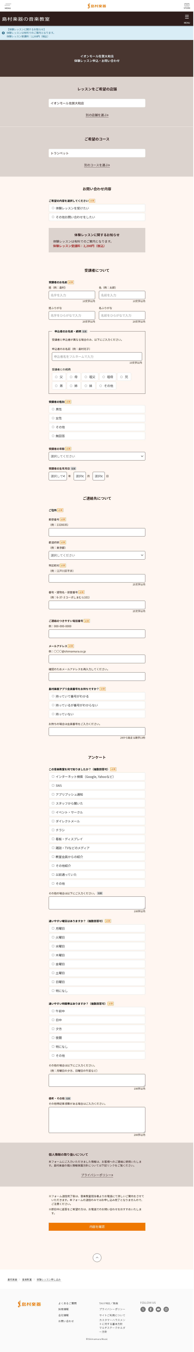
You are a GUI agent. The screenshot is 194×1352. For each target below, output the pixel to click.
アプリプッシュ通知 (69, 794)
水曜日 (60, 946)
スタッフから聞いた (69, 803)
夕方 (59, 1028)
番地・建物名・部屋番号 (66, 592)
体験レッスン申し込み (49, 1279)
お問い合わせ (66, 1321)
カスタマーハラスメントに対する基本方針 (112, 1322)
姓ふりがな (55, 308)
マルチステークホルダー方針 (112, 1329)
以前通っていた (66, 874)
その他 (108, 385)
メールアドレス (61, 646)
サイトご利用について (112, 1315)
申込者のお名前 (61, 349)
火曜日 (60, 937)
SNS (59, 785)
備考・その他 (59, 1098)
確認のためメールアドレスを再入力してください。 (79, 669)
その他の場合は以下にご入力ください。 (75, 893)
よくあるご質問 (67, 1303)
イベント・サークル (69, 812)
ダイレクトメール (68, 821)
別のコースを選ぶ (96, 165)
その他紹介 (63, 865)
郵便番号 (57, 519)
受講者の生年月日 (62, 468)
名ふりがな (105, 308)
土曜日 (60, 973)
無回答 (60, 436)
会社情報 (63, 1315)
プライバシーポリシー (96, 1175)
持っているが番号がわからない (77, 705)
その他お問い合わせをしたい (75, 217)
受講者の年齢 (59, 449)
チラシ (60, 830)
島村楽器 (12, 1279)
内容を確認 (97, 1226)
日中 (59, 1020)
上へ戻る (97, 1256)
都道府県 (57, 542)
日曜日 (60, 981)
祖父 (91, 376)
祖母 (109, 376)
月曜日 (60, 928)
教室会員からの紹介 (69, 856)
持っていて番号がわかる (72, 696)
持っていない (65, 714)
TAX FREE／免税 (108, 1303)
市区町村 (57, 565)
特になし (62, 990)
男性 (59, 409)
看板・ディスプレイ (69, 839)
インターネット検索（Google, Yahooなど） (86, 776)
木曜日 (60, 955)
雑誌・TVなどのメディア (73, 847)
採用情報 (63, 1309)
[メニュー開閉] (187, 19)
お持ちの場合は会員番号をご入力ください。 (75, 724)
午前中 (60, 1011)
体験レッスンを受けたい (72, 208)
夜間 (59, 1037)
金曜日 (60, 964)
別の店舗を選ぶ (96, 115)
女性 (59, 418)
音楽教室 (27, 1279)
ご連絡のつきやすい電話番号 (69, 621)
